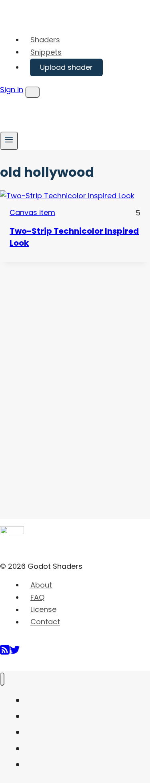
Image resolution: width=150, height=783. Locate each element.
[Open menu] (9, 141)
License (43, 610)
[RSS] (5, 653)
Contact (45, 622)
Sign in (11, 90)
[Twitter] (15, 653)
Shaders (45, 40)
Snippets (46, 52)
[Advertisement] (60, 381)
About (41, 585)
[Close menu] (2, 679)
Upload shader (66, 67)
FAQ (37, 597)
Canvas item (32, 212)
